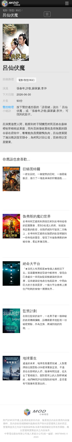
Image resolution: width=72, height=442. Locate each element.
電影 (5, 10)
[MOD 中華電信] (18, 3)
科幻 (18, 10)
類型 (11, 10)
